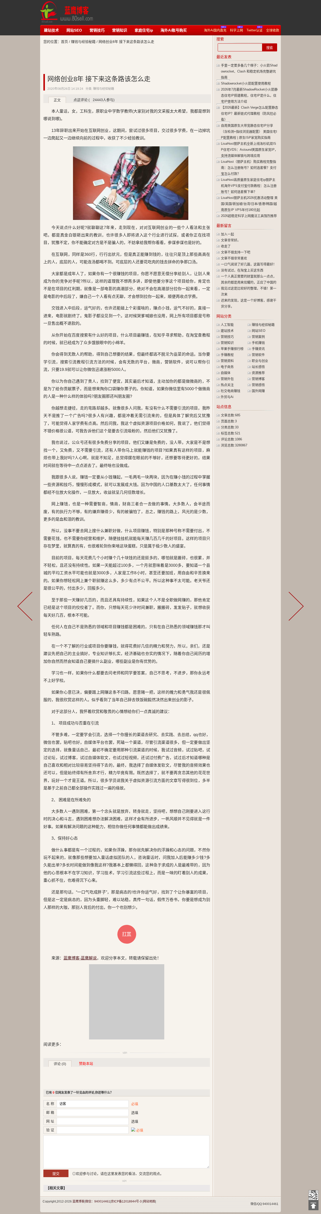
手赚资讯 (258, 349)
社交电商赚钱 (230, 391)
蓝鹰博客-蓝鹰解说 (71, 12)
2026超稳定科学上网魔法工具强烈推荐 (249, 216)
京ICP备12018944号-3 (126, 1201)
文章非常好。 (230, 240)
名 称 (50, 1104)
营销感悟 (258, 385)
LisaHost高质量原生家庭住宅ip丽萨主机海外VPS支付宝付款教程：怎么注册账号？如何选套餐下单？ (249, 186)
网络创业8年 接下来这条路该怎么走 (98, 79)
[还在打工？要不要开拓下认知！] (295, 607)
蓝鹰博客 (78, 1201)
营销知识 (119, 30)
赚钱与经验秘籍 (83, 42)
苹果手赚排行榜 (232, 349)
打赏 (126, 934)
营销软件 (258, 355)
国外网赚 (258, 391)
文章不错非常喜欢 (234, 258)
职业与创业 (260, 361)
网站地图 (149, 1201)
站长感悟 (258, 367)
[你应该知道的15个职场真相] (25, 607)
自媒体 (225, 373)
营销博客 (258, 379)
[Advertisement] (194, 12)
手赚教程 (227, 355)
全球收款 (272, 30)
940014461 (270, 1204)
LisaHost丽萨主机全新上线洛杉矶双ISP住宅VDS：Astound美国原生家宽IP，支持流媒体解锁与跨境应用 (249, 149)
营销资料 (227, 361)
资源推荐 (258, 373)
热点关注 (227, 385)
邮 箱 (50, 1112)
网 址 (50, 1121)
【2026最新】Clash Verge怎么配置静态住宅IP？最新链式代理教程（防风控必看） (249, 113)
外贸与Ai (227, 397)
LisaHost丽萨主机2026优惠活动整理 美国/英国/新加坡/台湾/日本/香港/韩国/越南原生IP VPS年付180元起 (249, 204)
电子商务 (227, 367)
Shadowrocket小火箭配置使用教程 (246, 83)
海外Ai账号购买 (173, 30)
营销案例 (258, 337)
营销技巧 (97, 30)
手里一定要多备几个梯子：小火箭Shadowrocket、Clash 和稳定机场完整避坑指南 (249, 71)
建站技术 (51, 30)
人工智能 (227, 325)
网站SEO (74, 30)
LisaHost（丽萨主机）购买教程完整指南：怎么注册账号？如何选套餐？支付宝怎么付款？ (248, 168)
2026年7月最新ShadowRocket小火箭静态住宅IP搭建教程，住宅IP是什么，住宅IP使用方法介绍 (249, 95)
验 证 (50, 1130)
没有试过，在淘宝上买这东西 (242, 270)
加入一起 (227, 234)
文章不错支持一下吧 (235, 252)
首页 (64, 42)
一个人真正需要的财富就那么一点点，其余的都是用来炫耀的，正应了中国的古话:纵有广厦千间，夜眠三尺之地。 (248, 282)
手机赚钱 (258, 343)
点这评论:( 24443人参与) (94, 100)
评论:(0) (60, 1064)
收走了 (226, 246)
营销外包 (227, 379)
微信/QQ (256, 1204)
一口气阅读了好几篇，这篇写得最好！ (248, 264)
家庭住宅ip (144, 30)
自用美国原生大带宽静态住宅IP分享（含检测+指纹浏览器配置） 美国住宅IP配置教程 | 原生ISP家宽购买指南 (249, 131)
